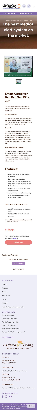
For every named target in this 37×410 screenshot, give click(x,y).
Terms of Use (17, 408)
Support (4, 303)
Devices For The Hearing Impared (13, 332)
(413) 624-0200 (27, 13)
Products (5, 288)
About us (5, 292)
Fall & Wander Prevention (10, 322)
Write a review (18, 263)
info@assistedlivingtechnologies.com (14, 371)
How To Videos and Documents (12, 307)
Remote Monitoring (8, 325)
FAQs (4, 299)
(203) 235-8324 (10, 13)
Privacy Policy (9, 408)
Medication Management (10, 329)
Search (4, 284)
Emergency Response (9, 319)
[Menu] (34, 6)
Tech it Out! (6, 296)
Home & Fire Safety (8, 315)
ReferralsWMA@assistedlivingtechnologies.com (18, 388)
